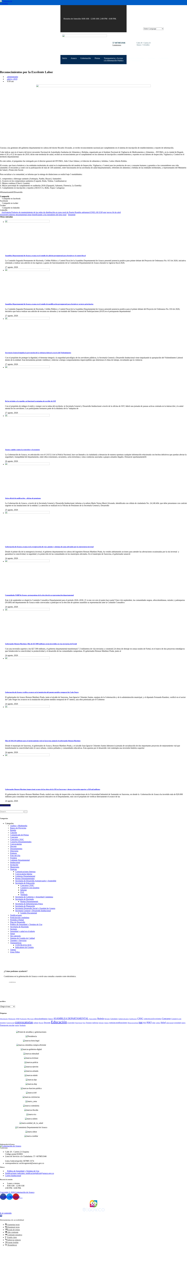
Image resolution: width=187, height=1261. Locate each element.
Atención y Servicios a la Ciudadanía (135, 59)
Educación (59, 1022)
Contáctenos (116, 45)
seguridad (177, 1023)
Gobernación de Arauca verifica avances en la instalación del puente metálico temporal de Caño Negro (42, 692)
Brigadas (107, 1019)
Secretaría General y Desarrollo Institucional (33, 911)
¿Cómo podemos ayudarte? (15, 971)
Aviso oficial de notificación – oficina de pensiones (23, 498)
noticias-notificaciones (118, 1023)
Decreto (13, 846)
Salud (163, 1022)
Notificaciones (16, 915)
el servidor (71, 1023)
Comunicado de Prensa (19, 835)
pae (141, 1022)
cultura (35, 1023)
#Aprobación (4, 1019)
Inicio (64, 58)
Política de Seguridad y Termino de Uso (26, 924)
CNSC (140, 1018)
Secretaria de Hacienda (19, 927)
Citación (13, 832)
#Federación (12, 1019)
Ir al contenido (6, 1213)
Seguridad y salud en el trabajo (22, 931)
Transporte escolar (7, 1025)
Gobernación (85, 58)
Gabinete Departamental (20, 860)
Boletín (13, 830)
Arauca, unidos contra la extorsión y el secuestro (22, 450)
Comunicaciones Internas (25, 872)
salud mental (170, 1022)
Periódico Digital (17, 920)
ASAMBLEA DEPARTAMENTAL (71, 1018)
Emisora (13, 853)
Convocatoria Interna (23, 874)
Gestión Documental (28, 913)
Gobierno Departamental (25, 876)
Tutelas (13, 950)
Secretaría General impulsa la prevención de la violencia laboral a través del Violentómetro (38, 353)
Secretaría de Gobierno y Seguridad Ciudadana (34, 897)
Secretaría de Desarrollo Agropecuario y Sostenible (35, 881)
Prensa (97, 58)
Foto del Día (15, 855)
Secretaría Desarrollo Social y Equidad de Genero (35, 908)
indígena (95, 1023)
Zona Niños (15, 952)
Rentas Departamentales (25, 878)
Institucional (15, 862)
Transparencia (15, 943)
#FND (18, 1019)
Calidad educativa (123, 1019)
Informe (23, 890)
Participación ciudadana (19, 917)
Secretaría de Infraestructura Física (29, 904)
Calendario (114, 1019)
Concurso (14, 837)
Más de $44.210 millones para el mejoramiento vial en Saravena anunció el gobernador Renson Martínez (43, 741)
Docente (47, 1023)
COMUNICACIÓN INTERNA (152, 1019)
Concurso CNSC (17, 839)
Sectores (13, 929)
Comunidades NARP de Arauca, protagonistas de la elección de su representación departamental (39, 595)
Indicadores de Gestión (24, 947)
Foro (84, 1022)
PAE (22, 892)
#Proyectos (30, 1019)
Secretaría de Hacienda (24, 899)
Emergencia (78, 1022)
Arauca (74, 58)
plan (153, 1023)
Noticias (13, 869)
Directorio (14, 851)
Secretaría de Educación (25, 883)
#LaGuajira (23, 1019)
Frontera (13, 858)
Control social (10, 1022)
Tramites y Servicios (18, 940)
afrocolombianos (41, 1019)
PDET (149, 1022)
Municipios (14, 867)
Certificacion (133, 1019)
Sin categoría (15, 936)
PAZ (144, 1023)
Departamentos (16, 849)
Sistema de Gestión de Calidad (22, 938)
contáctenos (12, 982)
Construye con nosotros (29, 888)
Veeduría (23, 894)
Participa (151, 58)
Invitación (14, 865)
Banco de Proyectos (18, 828)
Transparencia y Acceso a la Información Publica (113, 59)
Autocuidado (93, 1019)
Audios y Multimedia (18, 826)
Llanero (106, 1022)
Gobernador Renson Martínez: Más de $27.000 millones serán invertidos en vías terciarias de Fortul (41, 644)
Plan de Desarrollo (17, 922)
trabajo (183, 1022)
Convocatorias (16, 844)
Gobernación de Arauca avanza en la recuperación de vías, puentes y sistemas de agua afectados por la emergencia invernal (49, 547)
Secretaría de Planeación (25, 906)
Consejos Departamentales (20, 842)
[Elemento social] (119, 19)
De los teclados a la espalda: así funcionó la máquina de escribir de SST (30, 401)
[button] (1, 1216)
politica (158, 1022)
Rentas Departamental (29, 901)
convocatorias (24, 1022)
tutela (17, 1025)
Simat (12, 934)
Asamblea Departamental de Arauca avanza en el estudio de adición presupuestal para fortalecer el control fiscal (45, 256)
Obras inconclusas (133, 1022)
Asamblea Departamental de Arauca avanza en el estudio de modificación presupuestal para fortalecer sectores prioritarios (49, 304)
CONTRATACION (23, 945)
